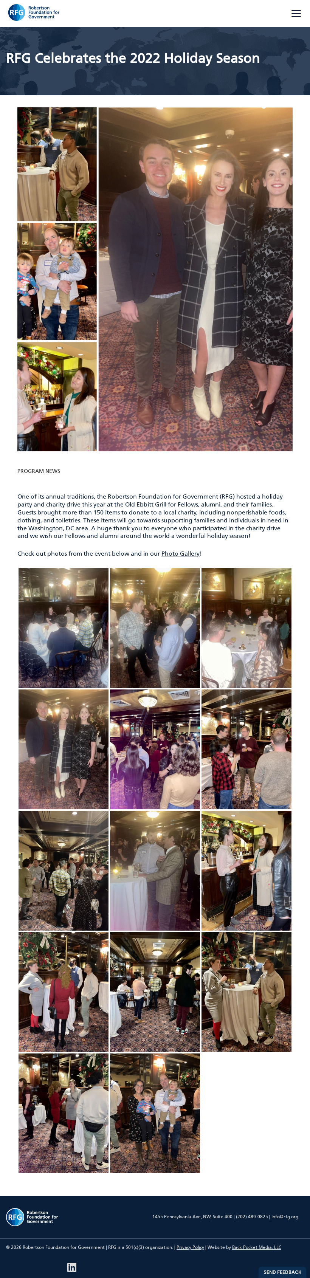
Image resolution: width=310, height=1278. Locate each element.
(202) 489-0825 (252, 1216)
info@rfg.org (284, 1216)
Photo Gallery (180, 553)
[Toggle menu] (296, 13)
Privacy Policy (190, 1247)
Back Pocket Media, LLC (256, 1247)
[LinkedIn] (71, 1267)
